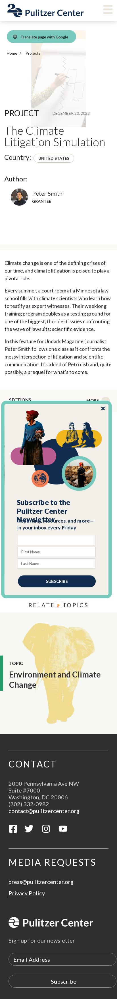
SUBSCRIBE (57, 581)
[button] (57, 511)
